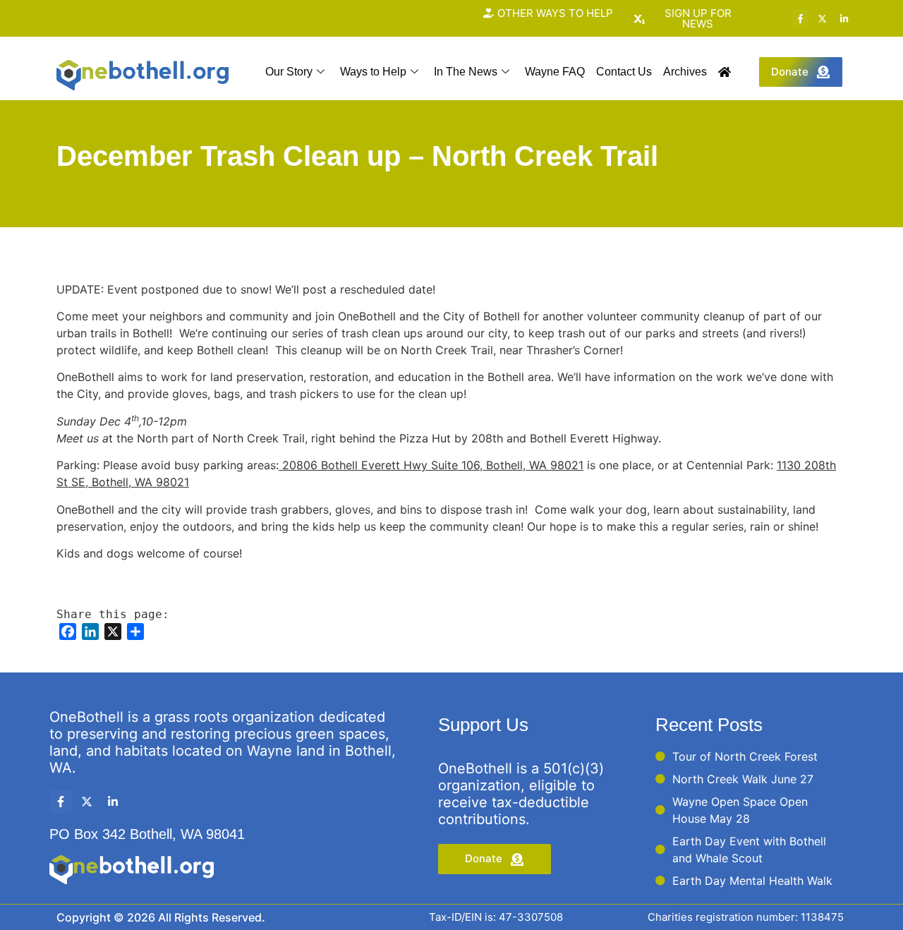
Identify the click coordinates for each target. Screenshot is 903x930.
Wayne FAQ (555, 72)
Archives (685, 72)
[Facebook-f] (800, 18)
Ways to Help (373, 72)
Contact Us (624, 72)
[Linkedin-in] (844, 18)
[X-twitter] (822, 18)
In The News (465, 72)
